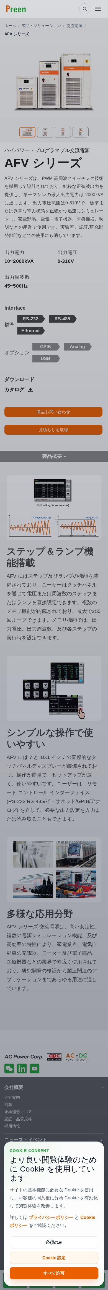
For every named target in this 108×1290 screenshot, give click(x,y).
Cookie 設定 (54, 1257)
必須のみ (54, 1242)
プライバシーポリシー (51, 1217)
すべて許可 (54, 1273)
